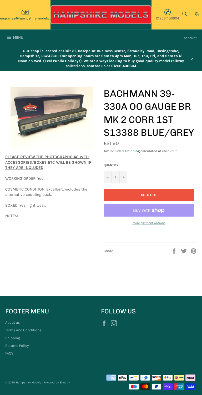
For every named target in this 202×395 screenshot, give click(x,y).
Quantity (111, 165)
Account (190, 38)
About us (12, 322)
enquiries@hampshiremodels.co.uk (29, 18)
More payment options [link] (149, 223)
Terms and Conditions (23, 330)
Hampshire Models (29, 382)
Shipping (132, 151)
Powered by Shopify (56, 382)
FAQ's (9, 353)
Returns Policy (17, 345)
